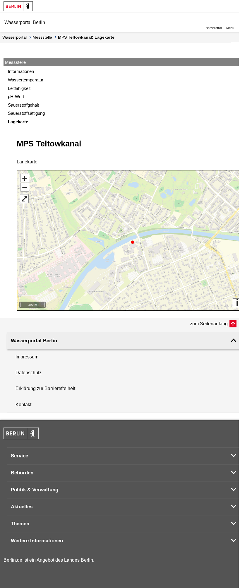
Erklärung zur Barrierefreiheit (45, 388)
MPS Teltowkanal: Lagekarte (86, 37)
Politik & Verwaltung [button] (34, 490)
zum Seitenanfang (209, 323)
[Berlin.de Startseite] (18, 6)
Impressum (27, 356)
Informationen (21, 71)
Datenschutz (29, 372)
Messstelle (42, 37)
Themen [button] (20, 524)
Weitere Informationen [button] (37, 540)
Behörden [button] (22, 473)
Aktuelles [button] (21, 507)
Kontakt (23, 404)
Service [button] (19, 456)
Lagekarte (18, 121)
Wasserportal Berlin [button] (34, 340)
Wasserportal (14, 37)
